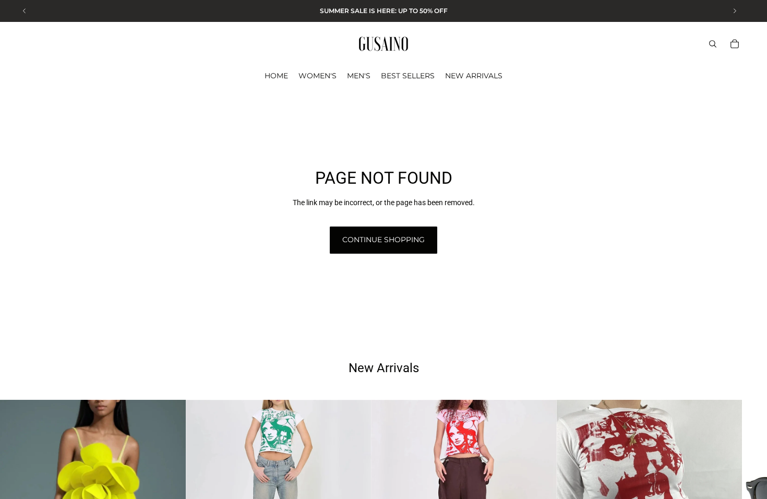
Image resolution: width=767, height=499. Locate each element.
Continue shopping (383, 239)
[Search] (712, 43)
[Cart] (734, 43)
